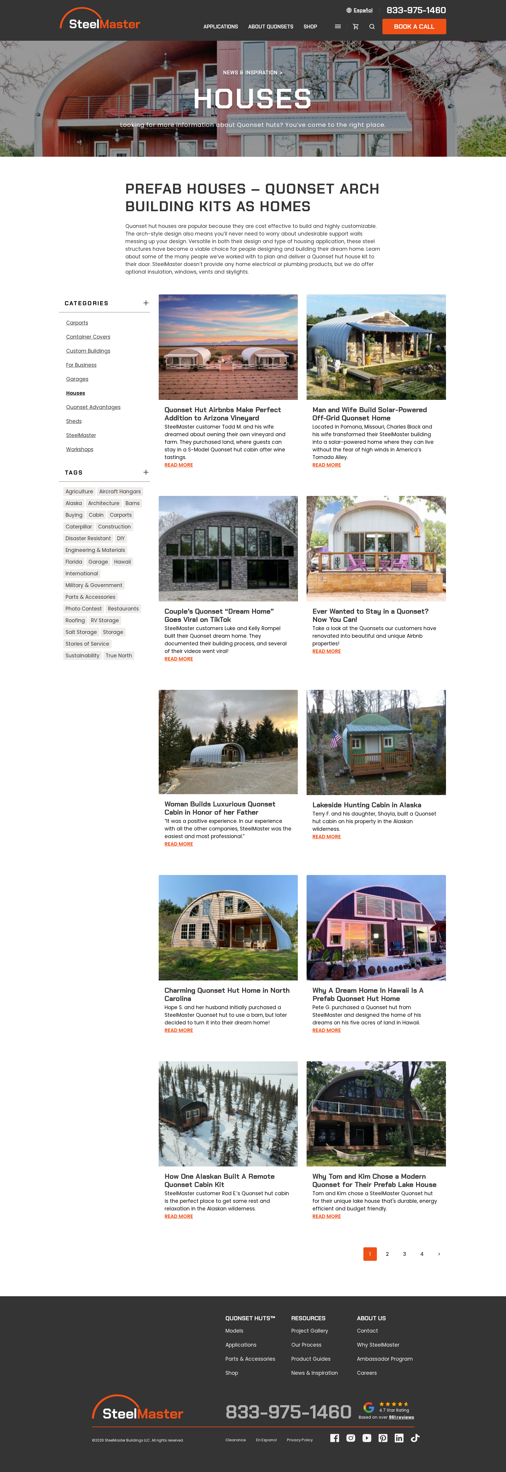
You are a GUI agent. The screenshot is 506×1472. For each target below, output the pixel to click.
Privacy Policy (300, 1440)
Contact (367, 1330)
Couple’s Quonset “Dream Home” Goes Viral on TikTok (219, 615)
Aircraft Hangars (120, 491)
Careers (367, 1373)
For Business (81, 365)
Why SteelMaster (378, 1344)
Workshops (79, 449)
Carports (77, 322)
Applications (221, 26)
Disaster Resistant (88, 538)
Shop (310, 26)
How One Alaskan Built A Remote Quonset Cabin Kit (220, 1180)
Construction (114, 526)
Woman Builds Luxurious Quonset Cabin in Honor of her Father (220, 808)
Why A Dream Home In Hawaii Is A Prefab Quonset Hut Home (368, 994)
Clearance (235, 1440)
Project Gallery (309, 1330)
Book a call (414, 26)
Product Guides (311, 1358)
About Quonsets (270, 26)
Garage (98, 561)
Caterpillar (79, 526)
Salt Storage (81, 632)
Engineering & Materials (95, 550)
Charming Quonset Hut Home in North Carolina (227, 994)
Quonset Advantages (93, 407)
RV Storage (105, 620)
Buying (74, 514)
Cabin (96, 514)
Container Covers (88, 336)
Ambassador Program (385, 1358)
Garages (77, 379)
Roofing (75, 620)
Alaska (74, 503)
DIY (121, 538)
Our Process (306, 1344)
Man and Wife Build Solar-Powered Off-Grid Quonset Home (369, 413)
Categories (87, 303)
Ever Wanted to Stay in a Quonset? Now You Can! (370, 615)
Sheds (74, 421)
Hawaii (122, 561)
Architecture (103, 503)
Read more (179, 464)
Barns (133, 503)
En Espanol (266, 1440)
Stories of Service (87, 643)
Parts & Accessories (90, 597)
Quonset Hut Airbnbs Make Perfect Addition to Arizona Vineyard (223, 413)
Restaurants (123, 608)
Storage (113, 632)
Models (234, 1330)
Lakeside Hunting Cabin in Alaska (366, 804)
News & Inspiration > (253, 72)
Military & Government (94, 585)
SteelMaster (81, 435)
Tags (74, 472)
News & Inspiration (314, 1373)
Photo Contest (84, 608)
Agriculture (79, 491)
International (82, 573)
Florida (74, 561)
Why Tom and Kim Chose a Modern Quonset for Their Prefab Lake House (374, 1180)
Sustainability (83, 655)
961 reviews (401, 1417)
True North (119, 655)
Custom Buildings (88, 350)
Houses (75, 393)
